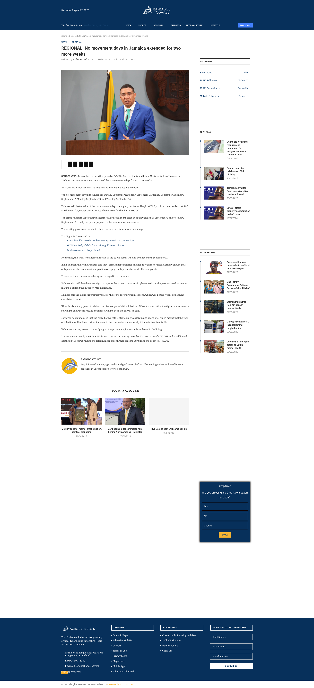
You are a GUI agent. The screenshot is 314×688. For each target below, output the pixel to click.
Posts (71, 36)
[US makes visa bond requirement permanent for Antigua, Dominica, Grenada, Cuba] (214, 146)
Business (176, 25)
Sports (142, 25)
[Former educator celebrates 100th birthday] (214, 173)
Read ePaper (245, 25)
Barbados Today (81, 59)
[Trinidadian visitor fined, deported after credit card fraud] (214, 193)
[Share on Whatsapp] (86, 164)
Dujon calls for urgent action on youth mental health (238, 344)
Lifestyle (215, 25)
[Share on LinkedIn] (81, 164)
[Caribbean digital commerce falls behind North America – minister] (125, 411)
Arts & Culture (194, 25)
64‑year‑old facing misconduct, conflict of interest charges (238, 265)
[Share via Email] (91, 164)
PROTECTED (74, 672)
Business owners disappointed (83, 250)
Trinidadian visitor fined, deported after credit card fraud (237, 191)
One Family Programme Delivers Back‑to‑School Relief (238, 285)
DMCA (64, 672)
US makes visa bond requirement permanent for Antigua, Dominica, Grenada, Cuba (237, 148)
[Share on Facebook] (70, 164)
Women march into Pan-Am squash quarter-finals (236, 305)
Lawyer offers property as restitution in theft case (238, 211)
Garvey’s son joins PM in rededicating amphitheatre (238, 324)
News (128, 25)
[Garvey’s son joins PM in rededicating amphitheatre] (214, 326)
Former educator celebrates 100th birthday (235, 171)
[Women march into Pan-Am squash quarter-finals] (214, 306)
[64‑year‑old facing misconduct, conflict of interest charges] (214, 267)
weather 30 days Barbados (96, 25)
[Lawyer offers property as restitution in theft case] (214, 213)
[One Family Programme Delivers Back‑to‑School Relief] (214, 287)
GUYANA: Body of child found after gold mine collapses (96, 245)
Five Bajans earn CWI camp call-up (169, 429)
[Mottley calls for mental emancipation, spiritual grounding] (81, 411)
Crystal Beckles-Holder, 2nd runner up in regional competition (100, 240)
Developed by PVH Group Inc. (121, 684)
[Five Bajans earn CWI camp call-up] (169, 411)
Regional (159, 25)
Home (64, 36)
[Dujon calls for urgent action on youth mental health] (214, 346)
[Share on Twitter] (75, 164)
